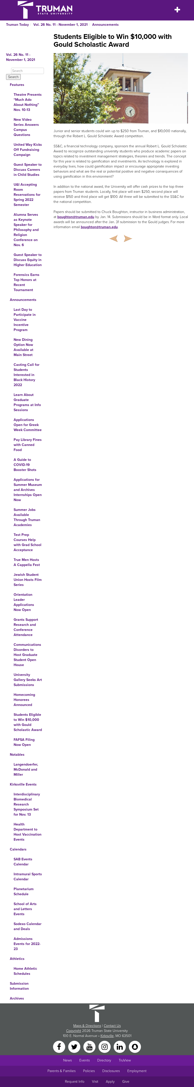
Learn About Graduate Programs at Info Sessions (27, 402)
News (67, 1060)
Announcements (105, 24)
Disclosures (111, 1071)
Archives (17, 998)
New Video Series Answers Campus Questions (26, 127)
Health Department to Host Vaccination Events (27, 832)
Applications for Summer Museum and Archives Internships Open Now (28, 490)
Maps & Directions (87, 1026)
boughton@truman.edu (75, 217)
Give (125, 1081)
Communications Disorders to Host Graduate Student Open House (27, 655)
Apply (110, 1081)
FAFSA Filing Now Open (24, 742)
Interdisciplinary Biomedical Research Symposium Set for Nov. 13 (27, 804)
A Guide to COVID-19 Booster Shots (25, 465)
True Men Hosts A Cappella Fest (27, 562)
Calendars (18, 849)
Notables (17, 754)
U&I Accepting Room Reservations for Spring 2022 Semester (27, 194)
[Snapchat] (135, 1046)
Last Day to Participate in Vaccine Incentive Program (25, 320)
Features (17, 85)
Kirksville (107, 1036)
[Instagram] (105, 1046)
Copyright (73, 1031)
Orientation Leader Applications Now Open (24, 602)
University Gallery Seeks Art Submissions (28, 680)
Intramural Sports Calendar (28, 876)
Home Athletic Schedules (25, 971)
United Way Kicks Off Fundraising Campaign (28, 150)
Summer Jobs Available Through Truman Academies (27, 517)
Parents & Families (61, 1071)
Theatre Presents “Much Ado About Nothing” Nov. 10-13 (28, 102)
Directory (104, 1060)
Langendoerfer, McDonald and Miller (26, 769)
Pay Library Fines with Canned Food (28, 445)
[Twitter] (74, 1046)
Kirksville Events (23, 784)
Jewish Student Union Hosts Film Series (28, 580)
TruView (125, 1060)
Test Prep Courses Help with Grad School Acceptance (27, 542)
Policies (89, 1071)
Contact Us (112, 1026)
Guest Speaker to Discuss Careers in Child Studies (28, 169)
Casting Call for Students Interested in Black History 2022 (26, 375)
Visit (95, 1081)
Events (84, 1060)
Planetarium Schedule (24, 891)
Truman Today (17, 24)
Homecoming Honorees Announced (24, 700)
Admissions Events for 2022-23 (27, 944)
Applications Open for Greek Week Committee (28, 425)
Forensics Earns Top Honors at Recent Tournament (26, 282)
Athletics (17, 959)
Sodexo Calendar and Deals (27, 926)
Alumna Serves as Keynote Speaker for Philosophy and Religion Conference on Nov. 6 (26, 229)
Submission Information (19, 986)
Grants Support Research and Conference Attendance (26, 627)
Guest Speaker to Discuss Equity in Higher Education (28, 260)
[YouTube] (90, 1046)
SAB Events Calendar (23, 861)
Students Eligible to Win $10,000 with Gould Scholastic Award (28, 722)
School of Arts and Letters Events (25, 909)
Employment (137, 1071)
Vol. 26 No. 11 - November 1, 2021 (60, 24)
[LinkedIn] (120, 1046)
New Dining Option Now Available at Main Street (23, 347)
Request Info (74, 1081)
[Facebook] (59, 1046)
